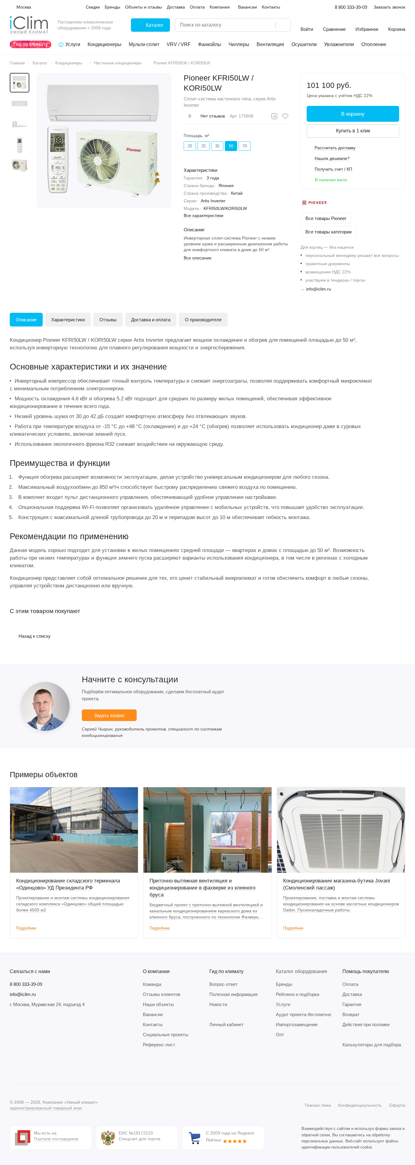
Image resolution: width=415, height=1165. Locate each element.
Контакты (153, 1024)
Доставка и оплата (150, 319)
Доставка (352, 994)
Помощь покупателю (365, 971)
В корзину (353, 114)
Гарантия (351, 1004)
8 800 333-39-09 (351, 7)
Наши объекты (158, 1004)
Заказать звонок (389, 7)
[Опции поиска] (255, 25)
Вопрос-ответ (223, 984)
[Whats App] (50, 1066)
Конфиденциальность (360, 1105)
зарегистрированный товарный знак (46, 1107)
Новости (218, 1004)
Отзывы (108, 319)
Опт (280, 1034)
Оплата (350, 984)
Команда (152, 984)
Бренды (284, 984)
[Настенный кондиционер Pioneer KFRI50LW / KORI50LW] (104, 140)
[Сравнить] (274, 116)
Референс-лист (159, 1044)
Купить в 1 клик (353, 130)
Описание (26, 319)
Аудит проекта (303, 1014)
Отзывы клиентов (161, 994)
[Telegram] (25, 1066)
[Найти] (282, 25)
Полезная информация (233, 994)
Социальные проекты (165, 1034)
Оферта (397, 1105)
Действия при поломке (366, 1024)
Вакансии (153, 1014)
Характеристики (68, 319)
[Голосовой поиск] (268, 25)
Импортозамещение (297, 1024)
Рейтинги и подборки (297, 994)
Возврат (350, 1014)
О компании (156, 971)
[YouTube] (38, 1066)
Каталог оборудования (301, 971)
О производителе (203, 319)
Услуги (283, 1004)
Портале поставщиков (56, 1138)
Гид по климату (226, 971)
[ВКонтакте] (13, 1066)
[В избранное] (285, 116)
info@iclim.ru (318, 289)
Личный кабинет (226, 1024)
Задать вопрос (109, 715)
